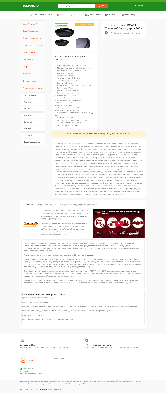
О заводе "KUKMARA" (44, 15)
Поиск (101, 5)
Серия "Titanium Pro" (33, 45)
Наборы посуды (29, 95)
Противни (26, 102)
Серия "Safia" (29, 52)
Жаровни (27, 74)
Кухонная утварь (31, 81)
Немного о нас (111, 15)
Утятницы (27, 129)
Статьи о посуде (129, 15)
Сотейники (27, 122)
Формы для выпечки (31, 142)
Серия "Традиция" (31, 24)
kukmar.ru (25, 371)
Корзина (138, 6)
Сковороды (28, 59)
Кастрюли (28, 66)
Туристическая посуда (33, 88)
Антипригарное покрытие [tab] (46, 205)
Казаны (26, 109)
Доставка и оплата (93, 15)
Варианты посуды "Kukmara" (69, 15)
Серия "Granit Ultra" (32, 38)
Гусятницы (27, 135)
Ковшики (26, 115)
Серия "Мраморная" (32, 31)
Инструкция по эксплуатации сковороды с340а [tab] (78, 205)
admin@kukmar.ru (28, 369)
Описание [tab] (29, 205)
